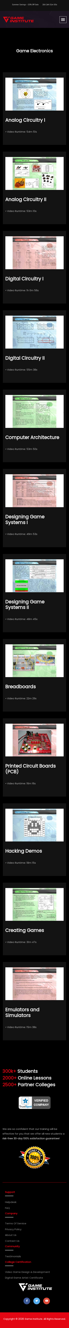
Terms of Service (15, 1223)
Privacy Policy (13, 1229)
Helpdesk (10, 1202)
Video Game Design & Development (27, 1272)
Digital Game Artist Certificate (24, 1277)
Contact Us (12, 1241)
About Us (10, 1235)
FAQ (7, 1208)
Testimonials (13, 1256)
